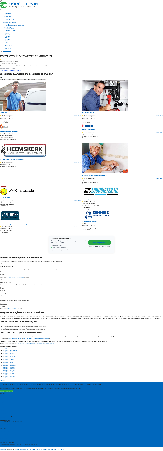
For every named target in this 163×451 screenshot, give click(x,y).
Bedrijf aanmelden (4, 425)
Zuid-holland (8, 48)
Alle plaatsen (3, 413)
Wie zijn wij (8, 13)
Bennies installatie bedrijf (90, 221)
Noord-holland (8, 45)
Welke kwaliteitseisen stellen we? (8, 433)
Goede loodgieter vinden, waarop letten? (14, 25)
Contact (2, 440)
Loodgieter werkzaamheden (9, 22)
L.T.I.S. (9, 293)
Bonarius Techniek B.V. (88, 129)
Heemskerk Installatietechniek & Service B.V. (12, 159)
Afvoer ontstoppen (7, 27)
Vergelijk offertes (7, 51)
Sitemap (17, 449)
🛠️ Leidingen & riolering (40, 79)
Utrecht (7, 47)
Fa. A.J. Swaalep (5, 197)
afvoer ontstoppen (12, 338)
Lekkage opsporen (9, 28)
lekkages (20, 338)
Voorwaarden (32, 449)
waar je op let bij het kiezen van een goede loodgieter (36, 338)
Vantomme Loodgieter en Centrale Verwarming (13, 224)
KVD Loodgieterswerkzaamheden (16, 277)
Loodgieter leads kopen (5, 424)
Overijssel (7, 41)
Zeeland (7, 50)
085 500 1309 (3, 446)
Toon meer (2, 380)
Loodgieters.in (3, 449)
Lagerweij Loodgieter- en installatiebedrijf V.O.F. (95, 175)
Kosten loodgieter (7, 16)
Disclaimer (39, 449)
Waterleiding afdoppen (10, 30)
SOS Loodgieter (86, 199)
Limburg (7, 42)
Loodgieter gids (6, 15)
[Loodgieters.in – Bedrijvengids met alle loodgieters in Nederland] (19, 7)
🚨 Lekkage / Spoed (10, 79)
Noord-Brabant (3, 406)
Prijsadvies (2, 417)
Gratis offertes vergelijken (6, 391)
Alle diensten (3, 79)
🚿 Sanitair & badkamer (30, 79)
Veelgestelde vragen (5, 438)
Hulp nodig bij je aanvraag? (6, 431)
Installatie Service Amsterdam (9, 131)
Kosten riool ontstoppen (11, 18)
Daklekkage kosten (9, 19)
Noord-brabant (8, 44)
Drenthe (7, 33)
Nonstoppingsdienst (88, 112)
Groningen (7, 39)
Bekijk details (77, 115)
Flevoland (7, 34)
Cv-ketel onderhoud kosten (11, 21)
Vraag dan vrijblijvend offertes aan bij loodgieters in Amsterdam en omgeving (35, 343)
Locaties (4, 31)
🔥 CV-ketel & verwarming (20, 79)
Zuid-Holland (3, 410)
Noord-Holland (3, 407)
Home (4, 12)
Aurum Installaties (12, 308)
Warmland (3, 112)
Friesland (7, 36)
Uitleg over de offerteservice (7, 430)
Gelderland (7, 38)
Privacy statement (24, 449)
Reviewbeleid (61, 449)
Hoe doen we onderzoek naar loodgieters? (10, 434)
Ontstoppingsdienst (10, 24)
